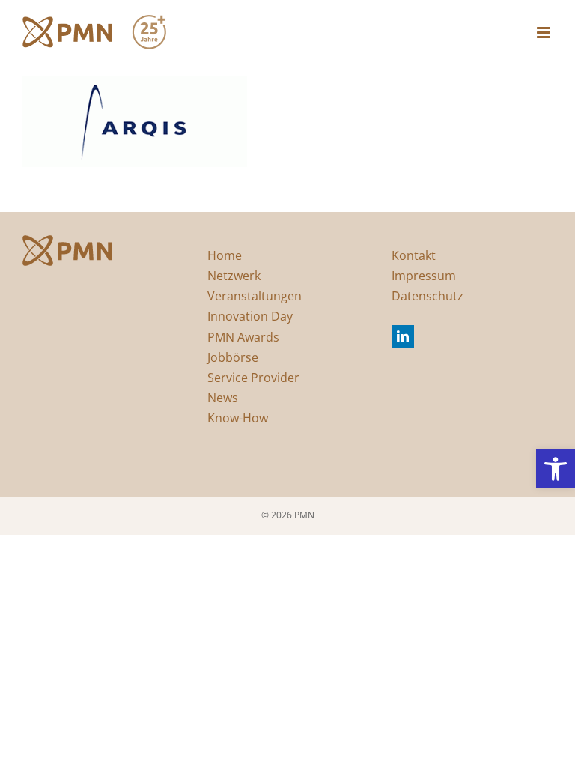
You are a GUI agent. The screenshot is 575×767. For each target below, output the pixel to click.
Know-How (237, 418)
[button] (555, 468)
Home (224, 255)
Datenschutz (427, 296)
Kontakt (414, 255)
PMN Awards (243, 337)
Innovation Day (250, 316)
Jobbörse (232, 357)
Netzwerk (234, 275)
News (222, 397)
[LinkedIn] (403, 336)
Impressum (424, 275)
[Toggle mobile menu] (545, 32)
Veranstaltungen (254, 296)
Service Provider (253, 377)
